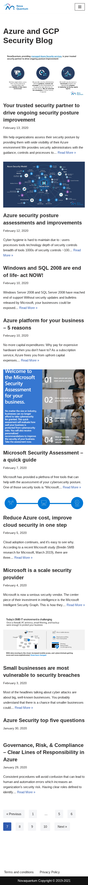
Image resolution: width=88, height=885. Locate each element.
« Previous (13, 814)
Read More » (67, 152)
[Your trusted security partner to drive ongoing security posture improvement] (44, 74)
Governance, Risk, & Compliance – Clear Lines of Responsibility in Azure (43, 752)
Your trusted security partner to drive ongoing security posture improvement (41, 112)
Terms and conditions (19, 872)
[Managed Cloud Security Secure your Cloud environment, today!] (16, 7)
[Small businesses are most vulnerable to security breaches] (44, 637)
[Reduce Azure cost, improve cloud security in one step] (44, 503)
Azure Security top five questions (44, 720)
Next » (62, 826)
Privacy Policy (50, 872)
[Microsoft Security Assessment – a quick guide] (44, 407)
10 (45, 826)
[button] (80, 7)
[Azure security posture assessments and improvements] (44, 185)
